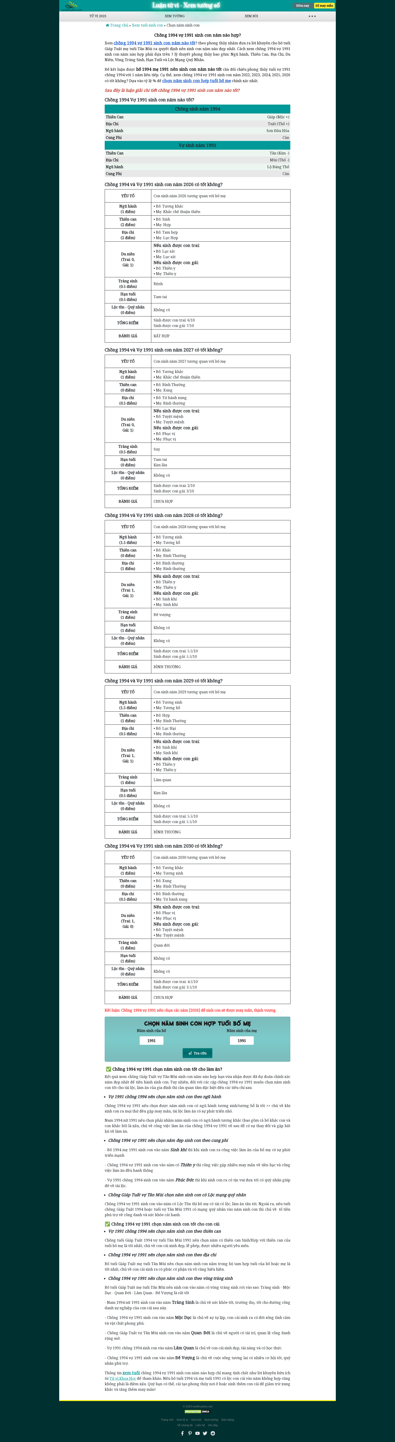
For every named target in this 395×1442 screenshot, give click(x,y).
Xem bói (251, 16)
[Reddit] (212, 1433)
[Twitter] (205, 1433)
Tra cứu (200, 1053)
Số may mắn (324, 5)
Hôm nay (302, 5)
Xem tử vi (182, 1419)
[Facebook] (182, 1433)
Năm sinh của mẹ (242, 1030)
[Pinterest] (190, 1433)
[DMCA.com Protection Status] (197, 1412)
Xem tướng (174, 16)
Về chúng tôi (185, 1425)
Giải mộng (227, 1419)
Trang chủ (167, 1419)
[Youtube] (197, 1433)
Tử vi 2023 (97, 16)
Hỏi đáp (213, 1425)
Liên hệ (200, 1425)
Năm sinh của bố (151, 1030)
